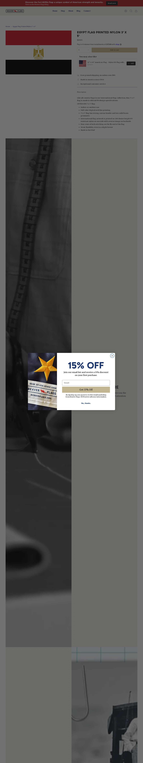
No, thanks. (86, 403)
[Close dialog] (112, 356)
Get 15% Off (86, 389)
